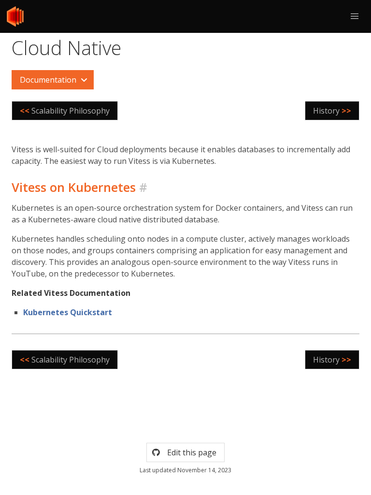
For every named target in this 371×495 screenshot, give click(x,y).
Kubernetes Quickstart (67, 312)
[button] (354, 16)
